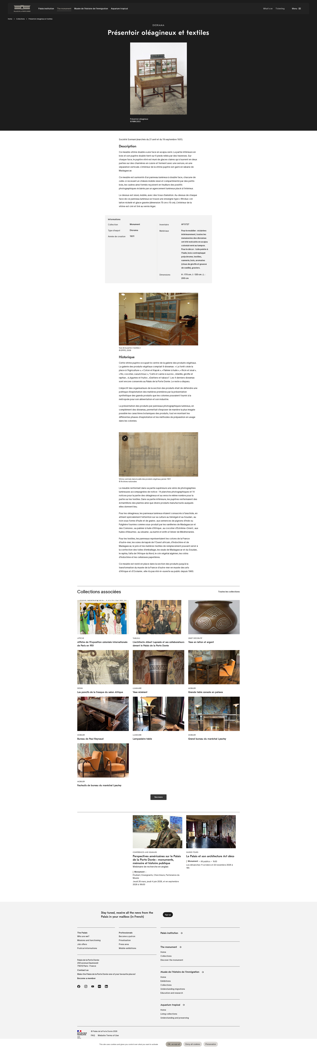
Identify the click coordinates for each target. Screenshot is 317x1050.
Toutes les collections (229, 592)
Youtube (92, 986)
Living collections (168, 1014)
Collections (20, 19)
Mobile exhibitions (127, 948)
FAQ (93, 1035)
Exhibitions (165, 981)
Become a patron (127, 936)
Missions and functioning (89, 940)
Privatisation (125, 940)
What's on (268, 8)
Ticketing (280, 8)
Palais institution (46, 8)
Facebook (78, 986)
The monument (64, 8)
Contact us (83, 970)
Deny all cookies (192, 1044)
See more (158, 797)
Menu (294, 8)
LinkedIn (106, 986)
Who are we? (83, 936)
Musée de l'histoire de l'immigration (91, 8)
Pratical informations (87, 948)
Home (10, 19)
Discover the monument (171, 960)
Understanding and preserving (174, 1018)
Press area (124, 944)
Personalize (210, 1044)
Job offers (82, 944)
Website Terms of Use (108, 1035)
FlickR (99, 986)
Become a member (86, 978)
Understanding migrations (172, 989)
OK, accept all (174, 1044)
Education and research (171, 993)
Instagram (85, 986)
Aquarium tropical (119, 8)
